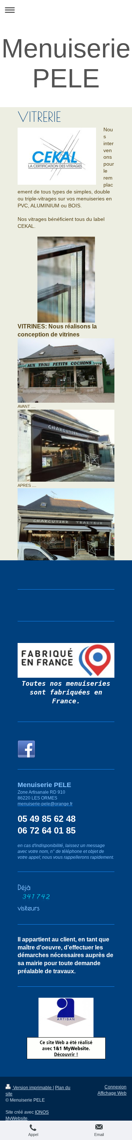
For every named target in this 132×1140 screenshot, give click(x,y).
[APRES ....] (66, 445)
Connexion (115, 1087)
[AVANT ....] (66, 370)
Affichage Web (112, 1093)
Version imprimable (32, 1087)
